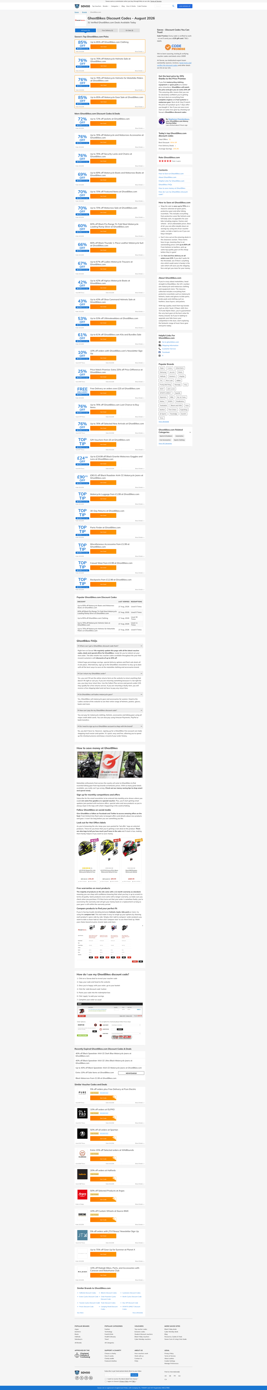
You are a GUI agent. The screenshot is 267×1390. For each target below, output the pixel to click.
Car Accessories (165, 440)
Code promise (94, 1093)
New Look (169, 380)
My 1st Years (181, 397)
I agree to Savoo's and (122, 1381)
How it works (109, 1356)
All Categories (109, 1343)
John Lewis (171, 389)
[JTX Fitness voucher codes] (82, 1235)
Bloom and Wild (176, 405)
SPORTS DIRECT (165, 393)
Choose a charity (110, 1353)
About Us (139, 1350)
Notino (162, 401)
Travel (107, 1339)
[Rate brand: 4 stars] (167, 161)
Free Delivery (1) (107, 30)
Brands (84, 12)
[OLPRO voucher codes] (82, 1113)
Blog (166, 1334)
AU (179, 1376)
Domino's (172, 376)
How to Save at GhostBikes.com (171, 174)
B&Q (171, 397)
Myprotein (163, 397)
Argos (162, 368)
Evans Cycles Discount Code (88, 1297)
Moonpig (177, 385)
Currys (170, 368)
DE (170, 1376)
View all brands (164, 422)
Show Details (139, 51)
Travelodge (173, 414)
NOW (162, 389)
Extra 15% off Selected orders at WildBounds (112, 1150)
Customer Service (169, 349)
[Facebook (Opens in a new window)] (77, 1378)
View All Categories (165, 443)
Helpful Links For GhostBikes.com (171, 181)
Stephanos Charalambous (178, 119)
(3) (129, 30)
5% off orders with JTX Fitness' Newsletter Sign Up (114, 1231)
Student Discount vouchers (144, 1334)
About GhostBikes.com (167, 177)
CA (166, 1379)
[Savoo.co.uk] (82, 6)
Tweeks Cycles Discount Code (89, 1303)
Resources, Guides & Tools (173, 1337)
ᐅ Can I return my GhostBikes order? (92, 673)
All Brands (78, 1343)
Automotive (179, 436)
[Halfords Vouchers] (82, 1174)
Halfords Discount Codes (87, 1293)
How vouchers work (141, 1353)
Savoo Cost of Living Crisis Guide (175, 1339)
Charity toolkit (109, 1358)
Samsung (163, 372)
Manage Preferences (171, 1363)
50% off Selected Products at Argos (107, 1190)
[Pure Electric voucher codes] (82, 1093)
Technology (108, 1332)
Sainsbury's (78, 1339)
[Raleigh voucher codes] (82, 1272)
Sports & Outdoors (166, 436)
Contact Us (138, 1358)
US (166, 1376)
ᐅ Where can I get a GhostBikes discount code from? (98, 646)
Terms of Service (156, 1)
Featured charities (111, 1361)
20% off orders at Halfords (103, 1170)
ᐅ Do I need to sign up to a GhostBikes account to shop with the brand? (105, 726)
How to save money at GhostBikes (172, 188)
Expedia (177, 393)
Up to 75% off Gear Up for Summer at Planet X (112, 1249)
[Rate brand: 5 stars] (170, 161)
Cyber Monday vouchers (143, 1339)
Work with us (139, 1356)
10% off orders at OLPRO (102, 1109)
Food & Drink (109, 1334)
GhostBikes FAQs (165, 184)
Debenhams (180, 368)
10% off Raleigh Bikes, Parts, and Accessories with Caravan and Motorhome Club (114, 1269)
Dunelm (183, 414)
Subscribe (134, 1375)
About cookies (169, 1358)
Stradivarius (180, 401)
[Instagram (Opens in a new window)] (86, 1378)
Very (185, 385)
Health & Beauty (110, 1337)
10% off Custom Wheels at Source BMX (109, 1211)
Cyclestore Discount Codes (131, 1293)
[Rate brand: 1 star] (160, 161)
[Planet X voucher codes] (82, 1253)
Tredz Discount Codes (108, 1303)
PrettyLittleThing (165, 385)
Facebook (166, 352)
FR (175, 1376)
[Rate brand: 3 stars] (165, 161)
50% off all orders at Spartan (104, 1129)
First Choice (172, 410)
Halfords (163, 376)
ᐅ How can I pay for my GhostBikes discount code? (97, 710)
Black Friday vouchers (142, 1337)
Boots (180, 372)
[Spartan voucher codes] (82, 1133)
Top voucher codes (141, 1329)
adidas (178, 380)
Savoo (77, 12)
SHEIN (170, 401)
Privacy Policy (169, 1353)
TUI (161, 380)
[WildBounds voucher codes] (82, 1154)
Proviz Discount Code (86, 1307)
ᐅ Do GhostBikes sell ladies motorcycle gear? (95, 694)
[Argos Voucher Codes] (82, 1194)
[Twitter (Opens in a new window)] (81, 1378)
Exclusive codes (140, 1332)
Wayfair (182, 376)
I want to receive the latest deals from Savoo (122, 1379)
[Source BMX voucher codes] (82, 1215)
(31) (85, 30)
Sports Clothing (179, 440)
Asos (187, 405)
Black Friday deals (170, 1329)
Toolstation (163, 405)
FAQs (136, 1361)
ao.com (172, 372)
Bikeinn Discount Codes (109, 1293)
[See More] (189, 432)
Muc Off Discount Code (130, 1303)
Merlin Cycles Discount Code (132, 1297)
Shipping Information (170, 345)
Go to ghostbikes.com (170, 342)
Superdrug (183, 410)
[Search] (173, 6)
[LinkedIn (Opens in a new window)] (91, 1378)
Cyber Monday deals (171, 1332)
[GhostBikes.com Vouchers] (81, 20)
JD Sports (163, 414)
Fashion (107, 1329)
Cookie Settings (169, 1361)
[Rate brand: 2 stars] (162, 161)
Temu (161, 418)
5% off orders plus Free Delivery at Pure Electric (113, 1089)
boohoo (162, 410)
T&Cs (133, 1381)
